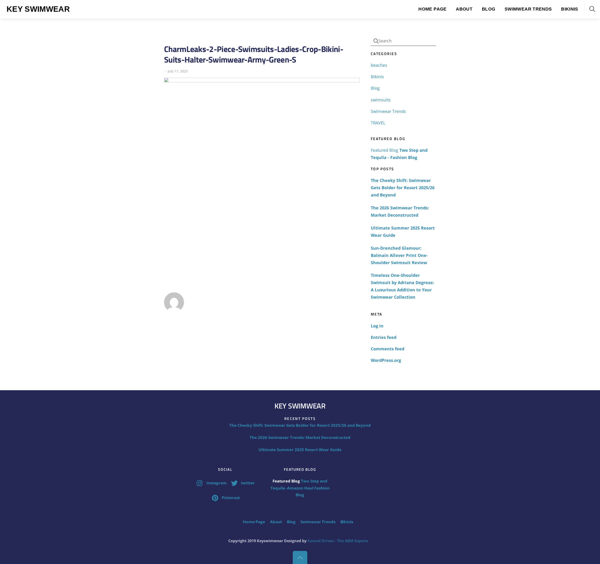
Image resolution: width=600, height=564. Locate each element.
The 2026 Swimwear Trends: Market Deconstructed (400, 211)
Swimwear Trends (528, 9)
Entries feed (383, 337)
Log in (377, 326)
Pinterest (230, 497)
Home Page (432, 9)
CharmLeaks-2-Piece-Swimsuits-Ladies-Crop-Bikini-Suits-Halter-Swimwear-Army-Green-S (253, 54)
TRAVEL (378, 123)
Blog (488, 9)
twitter (247, 483)
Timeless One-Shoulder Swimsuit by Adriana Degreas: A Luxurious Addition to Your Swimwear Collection (402, 286)
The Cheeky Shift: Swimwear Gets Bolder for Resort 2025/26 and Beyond (403, 188)
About (464, 9)
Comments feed (387, 349)
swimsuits (381, 100)
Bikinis (569, 9)
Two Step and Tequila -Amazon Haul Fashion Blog (300, 487)
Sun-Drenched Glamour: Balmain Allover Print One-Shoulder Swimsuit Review (399, 255)
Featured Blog (384, 150)
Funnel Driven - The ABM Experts (338, 540)
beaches (379, 65)
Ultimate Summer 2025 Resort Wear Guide (403, 231)
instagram (216, 483)
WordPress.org (386, 360)
